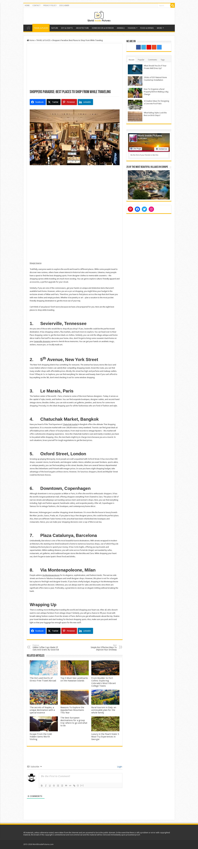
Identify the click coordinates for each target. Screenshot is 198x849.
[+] (82, 785)
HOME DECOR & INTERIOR (103, 28)
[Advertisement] (75, 68)
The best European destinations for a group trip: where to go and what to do (73, 721)
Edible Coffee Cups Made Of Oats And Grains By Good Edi (46, 647)
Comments (152, 60)
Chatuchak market (70, 424)
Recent (131, 60)
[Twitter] (143, 47)
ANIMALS (121, 28)
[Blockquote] (66, 785)
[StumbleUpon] (154, 47)
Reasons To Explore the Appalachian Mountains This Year (72, 710)
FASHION (132, 28)
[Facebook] (138, 47)
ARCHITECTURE (82, 28)
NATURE (54, 28)
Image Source (35, 263)
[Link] (74, 785)
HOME (27, 5)
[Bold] (42, 785)
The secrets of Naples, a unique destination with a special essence (42, 710)
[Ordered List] (58, 785)
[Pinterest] (149, 47)
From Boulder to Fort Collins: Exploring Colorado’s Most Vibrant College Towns (103, 682)
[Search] (172, 5)
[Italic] (46, 785)
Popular (141, 60)
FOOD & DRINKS (147, 28)
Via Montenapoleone (51, 575)
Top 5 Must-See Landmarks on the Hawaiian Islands (74, 679)
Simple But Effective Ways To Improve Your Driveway (104, 647)
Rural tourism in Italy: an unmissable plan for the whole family (103, 710)
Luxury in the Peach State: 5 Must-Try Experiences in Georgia (105, 737)
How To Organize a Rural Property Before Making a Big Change (156, 91)
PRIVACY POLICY (50, 5)
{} (78, 785)
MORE (159, 28)
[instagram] (159, 47)
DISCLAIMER (64, 5)
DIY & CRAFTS (67, 28)
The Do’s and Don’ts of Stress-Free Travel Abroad (43, 679)
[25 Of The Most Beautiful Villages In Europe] (149, 185)
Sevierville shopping (42, 341)
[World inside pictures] (99, 15)
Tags (163, 60)
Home (28, 28)
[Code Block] (70, 785)
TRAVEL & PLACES (41, 28)
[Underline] (50, 785)
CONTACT (36, 5)
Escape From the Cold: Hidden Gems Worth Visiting (41, 737)
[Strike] (54, 785)
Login (119, 766)
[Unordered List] (62, 785)
